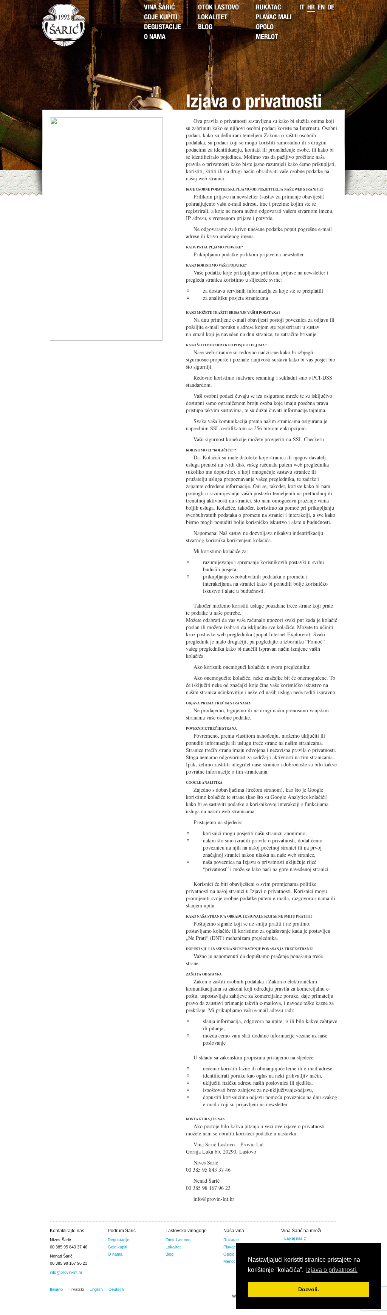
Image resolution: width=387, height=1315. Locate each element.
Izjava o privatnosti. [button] (332, 1270)
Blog (205, 27)
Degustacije (162, 27)
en (321, 8)
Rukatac (268, 8)
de (330, 8)
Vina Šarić (159, 8)
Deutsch (116, 1289)
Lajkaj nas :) (295, 1238)
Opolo (265, 27)
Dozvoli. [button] (308, 1289)
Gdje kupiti (161, 17)
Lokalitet (213, 17)
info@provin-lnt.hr (66, 1272)
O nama (155, 37)
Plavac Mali (274, 17)
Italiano (56, 1289)
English (96, 1289)
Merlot (267, 37)
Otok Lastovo (218, 8)
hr (311, 8)
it (302, 8)
